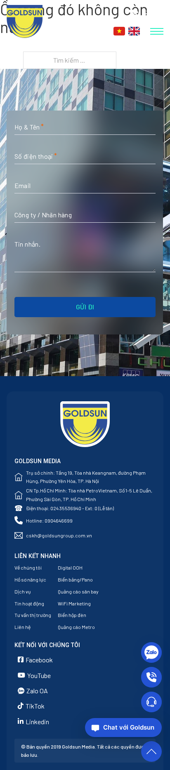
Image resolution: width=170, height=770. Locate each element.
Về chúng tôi (28, 567)
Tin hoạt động (29, 603)
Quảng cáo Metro (76, 627)
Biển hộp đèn (72, 615)
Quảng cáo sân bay (78, 591)
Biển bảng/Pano (75, 579)
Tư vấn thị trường (32, 615)
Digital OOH (70, 567)
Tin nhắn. (27, 244)
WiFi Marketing (74, 603)
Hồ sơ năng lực (30, 579)
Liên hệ (22, 627)
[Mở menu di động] (156, 31)
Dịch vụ (22, 591)
